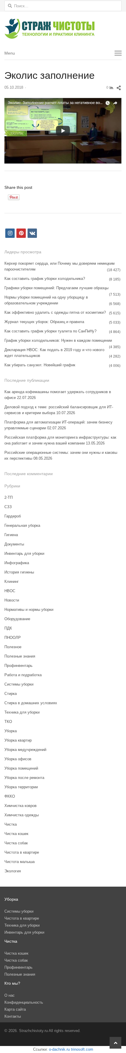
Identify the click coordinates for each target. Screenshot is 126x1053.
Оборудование (17, 619)
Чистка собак (16, 843)
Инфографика (16, 563)
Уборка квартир (18, 740)
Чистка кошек (16, 833)
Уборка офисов (17, 759)
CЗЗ (8, 507)
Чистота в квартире (21, 852)
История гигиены (19, 572)
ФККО (9, 796)
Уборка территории (21, 787)
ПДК (8, 628)
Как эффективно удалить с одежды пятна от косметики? (55, 312)
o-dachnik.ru (59, 1049)
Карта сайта (15, 1009)
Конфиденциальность (23, 1002)
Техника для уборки (22, 712)
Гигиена (11, 535)
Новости (11, 600)
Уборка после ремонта (24, 777)
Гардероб (12, 516)
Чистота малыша (19, 862)
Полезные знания (19, 656)
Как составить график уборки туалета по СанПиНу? (50, 331)
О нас (9, 995)
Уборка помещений (21, 768)
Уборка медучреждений (25, 749)
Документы (14, 544)
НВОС (9, 591)
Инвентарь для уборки (24, 553)
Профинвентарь (18, 665)
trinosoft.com (82, 1049)
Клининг (11, 581)
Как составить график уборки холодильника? (44, 278)
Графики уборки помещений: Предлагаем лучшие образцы (56, 288)
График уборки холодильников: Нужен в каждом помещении (58, 340)
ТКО (8, 721)
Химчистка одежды (21, 815)
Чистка (10, 824)
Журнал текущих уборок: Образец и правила (44, 322)
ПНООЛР (12, 637)
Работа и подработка (23, 675)
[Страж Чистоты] (63, 29)
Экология (12, 871)
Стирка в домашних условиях (30, 703)
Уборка (10, 731)
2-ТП (8, 497)
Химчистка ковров (20, 805)
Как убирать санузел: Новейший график (39, 365)
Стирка (10, 693)
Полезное (12, 647)
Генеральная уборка (22, 525)
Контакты (12, 1016)
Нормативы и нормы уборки (28, 609)
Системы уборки (18, 684)
